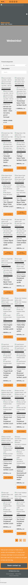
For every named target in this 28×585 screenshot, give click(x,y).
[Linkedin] (16, 2)
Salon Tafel (19, 98)
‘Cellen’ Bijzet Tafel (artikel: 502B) (8, 243)
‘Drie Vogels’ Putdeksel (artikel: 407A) (8, 327)
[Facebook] (10, 2)
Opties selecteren (21, 213)
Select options (8, 127)
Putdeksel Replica (21, 274)
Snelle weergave (6, 89)
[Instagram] (12, 2)
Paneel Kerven (6, 104)
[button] (26, 14)
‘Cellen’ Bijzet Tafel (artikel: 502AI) (21, 243)
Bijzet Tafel (6, 200)
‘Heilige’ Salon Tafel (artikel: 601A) (22, 158)
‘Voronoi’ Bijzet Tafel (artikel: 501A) (8, 282)
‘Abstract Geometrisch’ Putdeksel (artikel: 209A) (21, 475)
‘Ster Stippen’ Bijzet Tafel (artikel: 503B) (22, 202)
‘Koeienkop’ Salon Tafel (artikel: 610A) (22, 103)
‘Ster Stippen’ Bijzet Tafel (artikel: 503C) (8, 204)
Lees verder (21, 112)
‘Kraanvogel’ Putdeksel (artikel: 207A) (8, 521)
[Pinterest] (14, 2)
